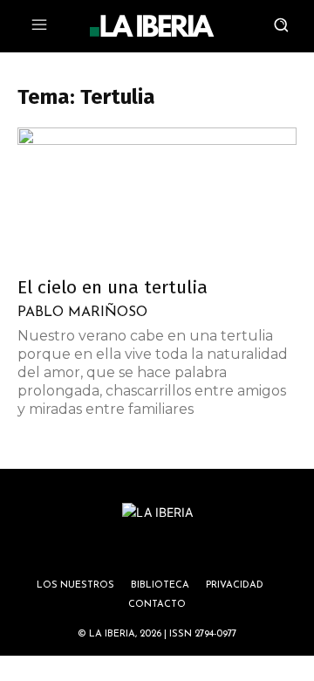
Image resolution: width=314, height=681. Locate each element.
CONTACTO (157, 604)
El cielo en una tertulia (112, 287)
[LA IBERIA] (151, 26)
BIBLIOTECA (160, 585)
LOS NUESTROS (75, 585)
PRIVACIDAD (234, 585)
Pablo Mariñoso (82, 313)
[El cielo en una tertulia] (157, 196)
